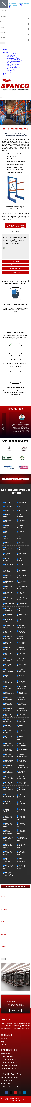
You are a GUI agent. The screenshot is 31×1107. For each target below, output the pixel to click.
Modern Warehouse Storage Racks (7, 860)
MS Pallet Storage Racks (7, 665)
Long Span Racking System (8, 737)
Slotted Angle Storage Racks (22, 777)
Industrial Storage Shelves (8, 744)
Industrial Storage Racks (21, 648)
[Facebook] (6, 1092)
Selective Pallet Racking (13, 54)
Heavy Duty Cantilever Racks (8, 777)
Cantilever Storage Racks (7, 698)
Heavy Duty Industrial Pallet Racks (7, 853)
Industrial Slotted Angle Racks (21, 796)
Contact (5, 75)
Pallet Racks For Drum (8, 615)
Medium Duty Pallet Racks (22, 731)
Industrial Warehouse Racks (22, 766)
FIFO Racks (22, 502)
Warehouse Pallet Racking (21, 715)
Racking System (6, 526)
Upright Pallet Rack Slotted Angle (8, 839)
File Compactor (20, 515)
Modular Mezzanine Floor (13, 70)
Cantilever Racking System (14, 67)
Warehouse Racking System (8, 766)
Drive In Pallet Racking (13, 58)
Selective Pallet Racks (20, 609)
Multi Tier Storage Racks (7, 681)
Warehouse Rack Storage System (21, 831)
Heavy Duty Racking (12, 55)
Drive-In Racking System (8, 676)
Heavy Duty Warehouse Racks (8, 795)
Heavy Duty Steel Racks (7, 643)
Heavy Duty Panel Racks (21, 665)
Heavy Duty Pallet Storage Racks (7, 817)
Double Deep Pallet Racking (14, 60)
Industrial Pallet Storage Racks (21, 803)
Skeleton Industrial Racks (21, 726)
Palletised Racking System (8, 720)
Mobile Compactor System (20, 738)
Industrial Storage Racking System (22, 839)
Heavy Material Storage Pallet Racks (8, 867)
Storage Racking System (8, 648)
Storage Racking (20, 526)
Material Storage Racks (21, 637)
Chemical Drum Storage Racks (21, 789)
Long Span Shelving (12, 72)
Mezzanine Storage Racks (21, 720)
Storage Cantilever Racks (22, 692)
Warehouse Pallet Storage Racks (21, 817)
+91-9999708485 (11, 6)
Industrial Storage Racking (22, 709)
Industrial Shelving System (8, 749)
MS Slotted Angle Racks (21, 643)
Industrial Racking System (8, 731)
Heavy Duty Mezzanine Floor (22, 783)
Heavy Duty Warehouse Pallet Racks (22, 867)
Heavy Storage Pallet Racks (22, 749)
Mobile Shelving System (8, 687)
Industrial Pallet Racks (20, 620)
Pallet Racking (23, 510)
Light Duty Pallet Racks (7, 631)
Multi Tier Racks (7, 532)
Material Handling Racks (8, 670)
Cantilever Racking (7, 576)
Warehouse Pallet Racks (21, 654)
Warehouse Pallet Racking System (21, 853)
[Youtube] (15, 1092)
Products (5, 52)
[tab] (15, 231)
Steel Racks (8, 506)
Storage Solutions (6, 554)
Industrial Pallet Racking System (21, 824)
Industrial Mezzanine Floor (8, 755)
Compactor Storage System (21, 704)
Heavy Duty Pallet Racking (7, 715)
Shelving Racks (6, 515)
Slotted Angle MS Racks (22, 659)
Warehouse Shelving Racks (21, 744)
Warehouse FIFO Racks (7, 637)
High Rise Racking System (14, 61)
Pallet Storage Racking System (8, 802)
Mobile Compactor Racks (8, 692)
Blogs (4, 73)
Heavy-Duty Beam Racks (21, 681)
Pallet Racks (22, 506)
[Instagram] (20, 1092)
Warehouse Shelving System (8, 783)
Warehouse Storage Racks (7, 709)
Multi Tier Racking (12, 57)
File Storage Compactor (7, 659)
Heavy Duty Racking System (21, 760)
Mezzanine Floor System (21, 698)
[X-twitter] (11, 1092)
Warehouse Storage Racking (8, 772)
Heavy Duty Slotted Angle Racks (21, 810)
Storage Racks (9, 510)
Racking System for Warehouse (6, 810)
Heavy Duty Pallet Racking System (7, 846)
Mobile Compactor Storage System (21, 860)
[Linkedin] (24, 1092)
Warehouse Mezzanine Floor (8, 788)
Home (5, 49)
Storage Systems (6, 537)
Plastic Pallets (10, 63)
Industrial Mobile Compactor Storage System (8, 874)
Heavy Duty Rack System (21, 687)
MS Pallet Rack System (21, 626)
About (5, 51)
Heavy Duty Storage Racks (7, 704)
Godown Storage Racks (21, 631)
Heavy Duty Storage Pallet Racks (7, 824)
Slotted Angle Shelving (13, 64)
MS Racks (8, 502)
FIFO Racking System (12, 66)
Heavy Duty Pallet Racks (7, 654)
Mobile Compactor (11, 69)
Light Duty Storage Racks (21, 670)
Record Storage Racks (7, 609)
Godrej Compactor (20, 565)
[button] (3, 189)
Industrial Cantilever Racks (22, 755)
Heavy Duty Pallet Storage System (21, 846)
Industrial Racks (7, 520)
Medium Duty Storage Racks (22, 772)
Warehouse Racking (21, 593)
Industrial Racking (20, 559)
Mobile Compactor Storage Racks (7, 831)
